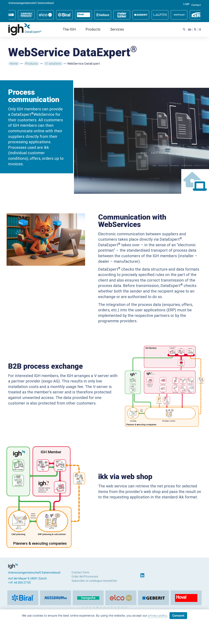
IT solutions (53, 63)
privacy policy (157, 615)
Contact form (80, 572)
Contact (196, 5)
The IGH (69, 29)
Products (93, 29)
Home (14, 63)
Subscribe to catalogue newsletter (94, 580)
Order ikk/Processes (85, 576)
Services (117, 29)
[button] (83, 607)
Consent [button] (178, 615)
